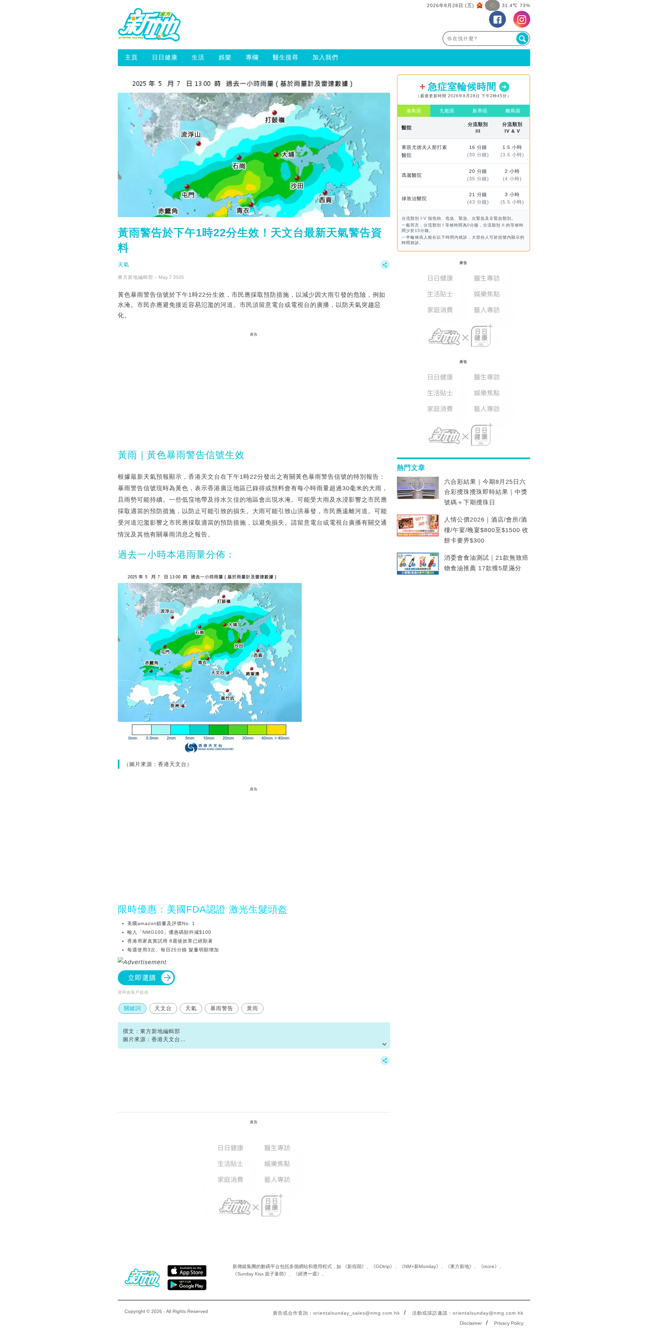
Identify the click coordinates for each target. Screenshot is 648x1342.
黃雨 (252, 1008)
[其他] (385, 268)
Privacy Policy (508, 1323)
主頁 (131, 57)
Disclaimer (471, 1323)
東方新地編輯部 (135, 277)
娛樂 (225, 57)
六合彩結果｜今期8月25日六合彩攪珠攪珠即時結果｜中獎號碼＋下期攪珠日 (486, 492)
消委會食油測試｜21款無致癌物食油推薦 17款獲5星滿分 (486, 563)
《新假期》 (354, 1266)
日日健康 (165, 57)
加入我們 (325, 57)
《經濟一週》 (307, 1274)
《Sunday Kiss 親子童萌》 (261, 1274)
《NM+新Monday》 (420, 1266)
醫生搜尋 (285, 57)
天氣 (123, 264)
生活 (198, 57)
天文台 (163, 1008)
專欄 (252, 57)
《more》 (489, 1266)
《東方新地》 (460, 1266)
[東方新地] (221, 25)
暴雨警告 (221, 1008)
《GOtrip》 (383, 1266)
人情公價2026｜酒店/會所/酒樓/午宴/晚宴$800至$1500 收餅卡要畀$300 (486, 530)
